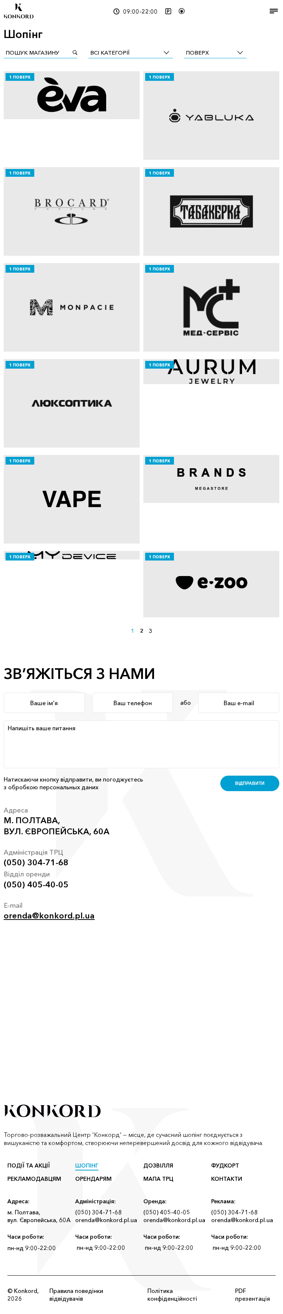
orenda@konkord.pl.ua (49, 915)
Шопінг (86, 1165)
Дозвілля (158, 1165)
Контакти (226, 1178)
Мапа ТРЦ (158, 1178)
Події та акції (28, 1165)
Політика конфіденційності (172, 1294)
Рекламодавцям (34, 1178)
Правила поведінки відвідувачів (76, 1294)
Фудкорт (225, 1165)
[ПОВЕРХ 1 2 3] (215, 52)
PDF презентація (252, 1294)
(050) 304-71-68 (36, 862)
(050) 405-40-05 (36, 884)
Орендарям (93, 1178)
